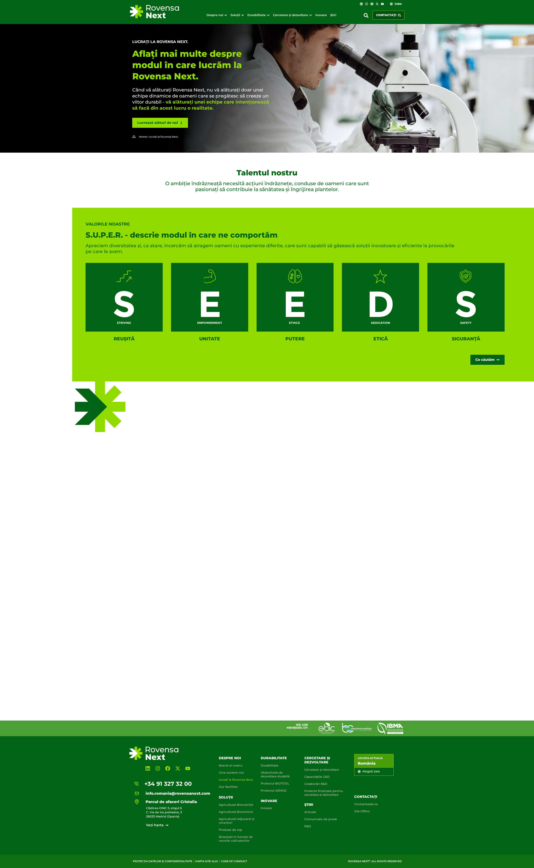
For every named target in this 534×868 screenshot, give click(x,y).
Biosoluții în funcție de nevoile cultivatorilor (236, 839)
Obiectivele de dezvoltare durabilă (275, 774)
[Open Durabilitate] (268, 15)
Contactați (365, 797)
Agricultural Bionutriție (236, 805)
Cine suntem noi (231, 772)
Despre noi (230, 758)
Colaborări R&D (315, 784)
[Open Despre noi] (225, 15)
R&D (307, 826)
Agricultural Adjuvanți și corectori (236, 821)
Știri (308, 805)
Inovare (269, 801)
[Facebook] (371, 4)
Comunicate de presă (320, 819)
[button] (366, 15)
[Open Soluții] (242, 15)
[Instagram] (366, 4)
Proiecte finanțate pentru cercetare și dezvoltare (323, 793)
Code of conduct (234, 861)
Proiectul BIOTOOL (275, 783)
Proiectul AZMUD (274, 790)
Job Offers (362, 811)
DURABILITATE (274, 758)
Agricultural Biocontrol (236, 812)
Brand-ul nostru (230, 765)
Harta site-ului (206, 861)
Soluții (226, 797)
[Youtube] (382, 4)
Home (143, 136)
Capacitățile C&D (317, 777)
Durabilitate (269, 765)
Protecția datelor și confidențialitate (162, 861)
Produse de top (230, 830)
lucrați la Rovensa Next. (236, 780)
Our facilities (228, 787)
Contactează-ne (366, 804)
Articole (310, 812)
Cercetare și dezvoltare (317, 760)
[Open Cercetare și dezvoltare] (310, 15)
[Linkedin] (361, 4)
